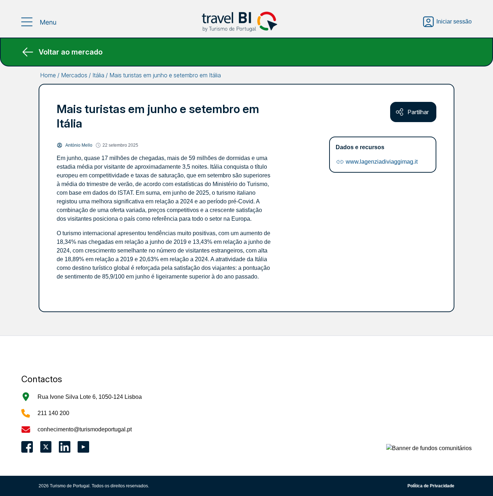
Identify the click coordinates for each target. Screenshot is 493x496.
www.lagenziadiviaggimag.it (382, 162)
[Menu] (39, 21)
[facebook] (27, 447)
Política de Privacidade (430, 485)
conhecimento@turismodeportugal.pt (85, 429)
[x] (46, 447)
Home (48, 75)
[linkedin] (64, 447)
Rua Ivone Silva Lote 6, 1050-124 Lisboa (90, 397)
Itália (98, 75)
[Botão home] (239, 22)
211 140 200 (53, 413)
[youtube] (83, 447)
